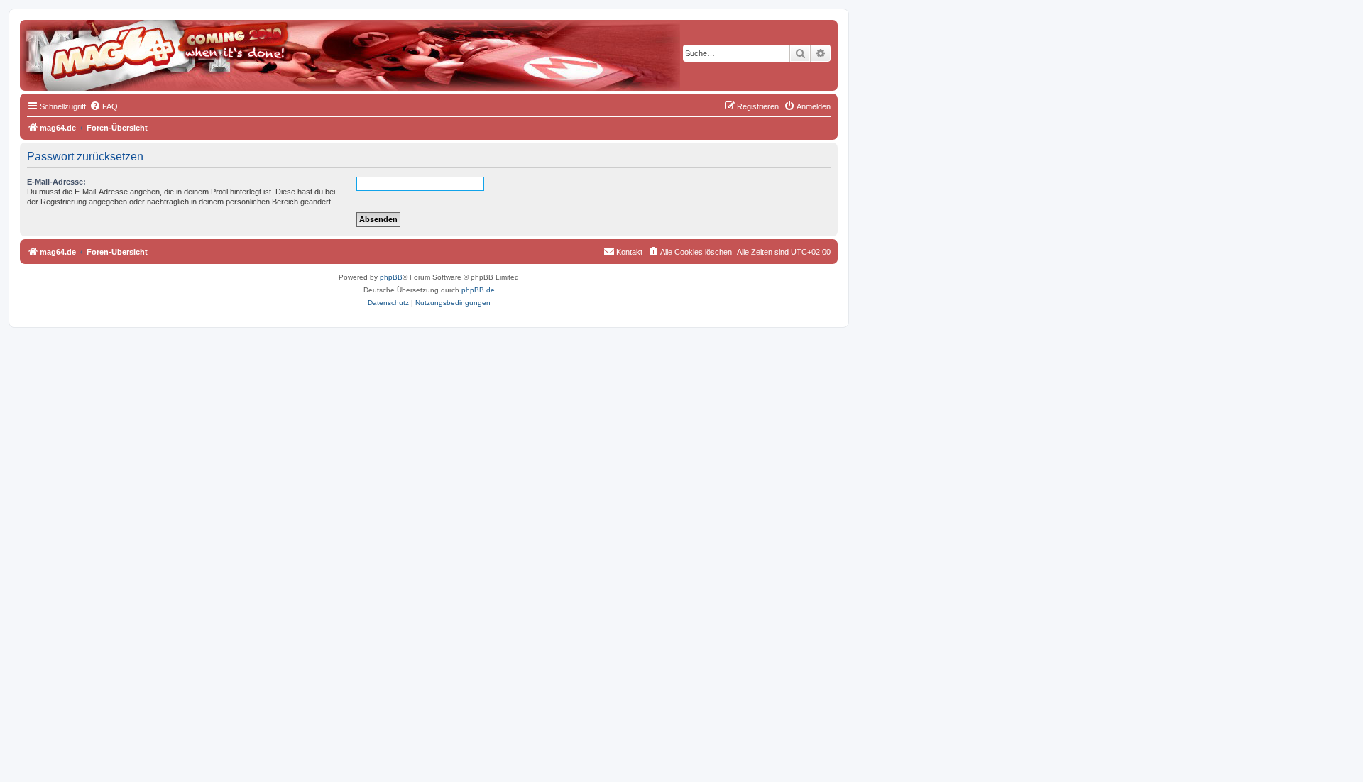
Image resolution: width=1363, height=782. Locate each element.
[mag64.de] (84, 46)
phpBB (391, 277)
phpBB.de (478, 290)
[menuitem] (103, 106)
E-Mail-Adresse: (56, 181)
